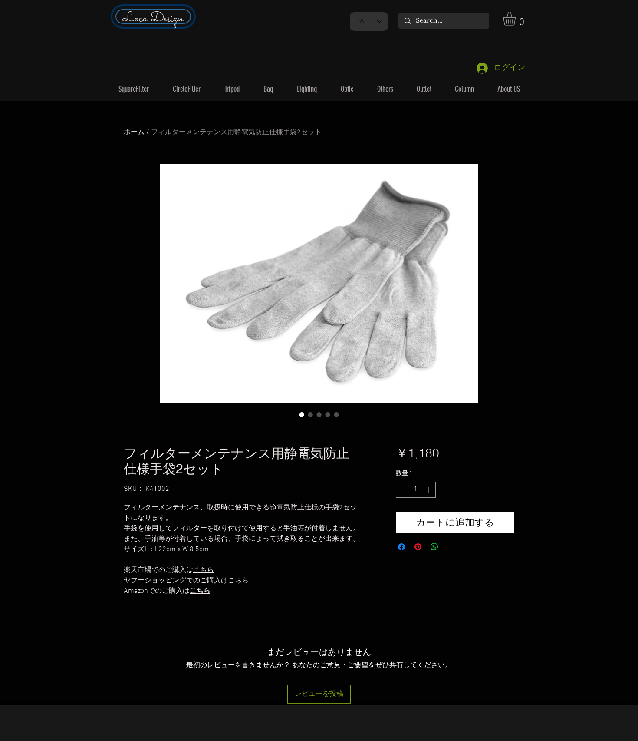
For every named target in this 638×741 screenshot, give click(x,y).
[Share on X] (451, 547)
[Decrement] (402, 489)
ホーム (134, 132)
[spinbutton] (416, 489)
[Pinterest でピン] (418, 547)
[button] (517, 19)
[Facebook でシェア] (401, 547)
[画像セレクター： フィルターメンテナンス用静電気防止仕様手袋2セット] (301, 414)
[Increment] (429, 489)
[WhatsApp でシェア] (434, 547)
